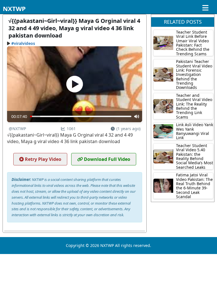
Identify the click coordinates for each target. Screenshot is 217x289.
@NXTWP (17, 128)
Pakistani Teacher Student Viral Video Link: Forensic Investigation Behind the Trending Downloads (194, 74)
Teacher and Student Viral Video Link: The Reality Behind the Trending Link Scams (194, 106)
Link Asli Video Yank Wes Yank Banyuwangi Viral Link (194, 131)
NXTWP (14, 8)
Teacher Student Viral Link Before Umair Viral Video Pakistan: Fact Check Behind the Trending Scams (192, 42)
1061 (71, 128)
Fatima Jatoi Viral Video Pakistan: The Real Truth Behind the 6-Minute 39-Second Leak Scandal (194, 185)
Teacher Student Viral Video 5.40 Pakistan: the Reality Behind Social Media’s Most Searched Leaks (194, 156)
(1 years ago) (128, 128)
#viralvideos (23, 43)
